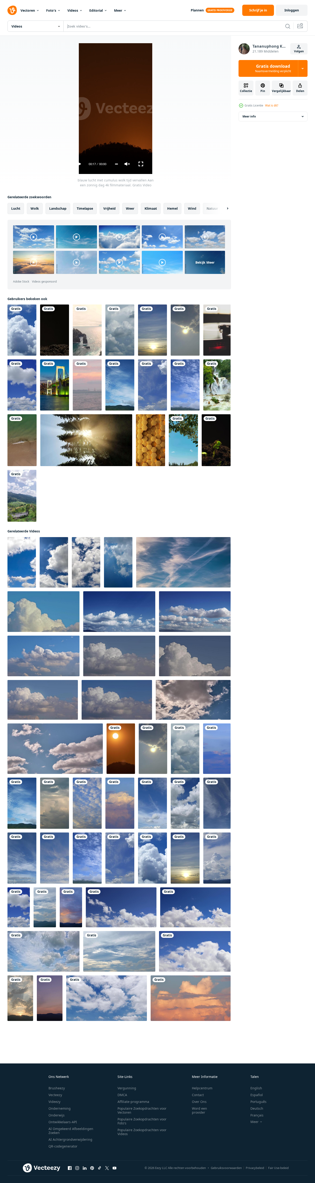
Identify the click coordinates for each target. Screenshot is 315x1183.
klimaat (151, 208)
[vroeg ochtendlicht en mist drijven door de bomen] (86, 440)
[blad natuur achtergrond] (183, 440)
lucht (15, 208)
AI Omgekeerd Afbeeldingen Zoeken (70, 1130)
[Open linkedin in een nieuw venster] (85, 1168)
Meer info (249, 116)
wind (192, 208)
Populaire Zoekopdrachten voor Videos (142, 1132)
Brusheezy (56, 1088)
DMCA (122, 1095)
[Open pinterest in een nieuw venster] (92, 1168)
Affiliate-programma (133, 1101)
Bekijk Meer (205, 262)
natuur (212, 208)
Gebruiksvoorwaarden (226, 1168)
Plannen (197, 10)
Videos (72, 10)
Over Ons (199, 1101)
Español (256, 1095)
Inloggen (291, 10)
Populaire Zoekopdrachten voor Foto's (142, 1121)
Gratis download (273, 68)
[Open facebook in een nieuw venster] (70, 1168)
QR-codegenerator (62, 1146)
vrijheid (109, 208)
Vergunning (127, 1088)
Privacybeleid (255, 1168)
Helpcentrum (202, 1088)
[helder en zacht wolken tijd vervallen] (119, 611)
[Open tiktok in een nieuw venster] (99, 1168)
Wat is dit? (271, 105)
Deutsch (256, 1108)
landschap (57, 208)
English (256, 1088)
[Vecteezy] (12, 10)
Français (256, 1115)
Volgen (299, 51)
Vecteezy (55, 1095)
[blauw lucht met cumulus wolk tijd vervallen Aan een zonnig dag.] (21, 385)
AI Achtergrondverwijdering (70, 1139)
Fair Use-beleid (278, 1168)
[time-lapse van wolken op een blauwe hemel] (121, 907)
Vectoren (28, 10)
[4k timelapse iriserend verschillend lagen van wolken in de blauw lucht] (183, 562)
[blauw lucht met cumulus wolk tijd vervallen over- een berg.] (45, 907)
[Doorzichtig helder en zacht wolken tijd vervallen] (195, 611)
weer (130, 208)
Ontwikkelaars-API (62, 1122)
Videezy (54, 1101)
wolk (35, 208)
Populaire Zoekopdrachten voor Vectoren (142, 1110)
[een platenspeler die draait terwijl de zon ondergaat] (217, 330)
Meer (118, 10)
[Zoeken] (288, 26)
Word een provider (199, 1110)
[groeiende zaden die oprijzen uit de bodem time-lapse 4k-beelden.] (54, 330)
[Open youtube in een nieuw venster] (114, 1168)
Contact (198, 1095)
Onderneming (59, 1108)
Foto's (51, 10)
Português (258, 1101)
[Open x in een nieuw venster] (107, 1168)
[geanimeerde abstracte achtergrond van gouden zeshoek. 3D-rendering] (150, 440)
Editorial (96, 10)
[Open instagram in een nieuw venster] (77, 1168)
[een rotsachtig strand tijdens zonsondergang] (87, 330)
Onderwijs (56, 1115)
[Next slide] (223, 208)
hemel (172, 208)
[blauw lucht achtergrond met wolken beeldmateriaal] (43, 611)
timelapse (85, 208)
